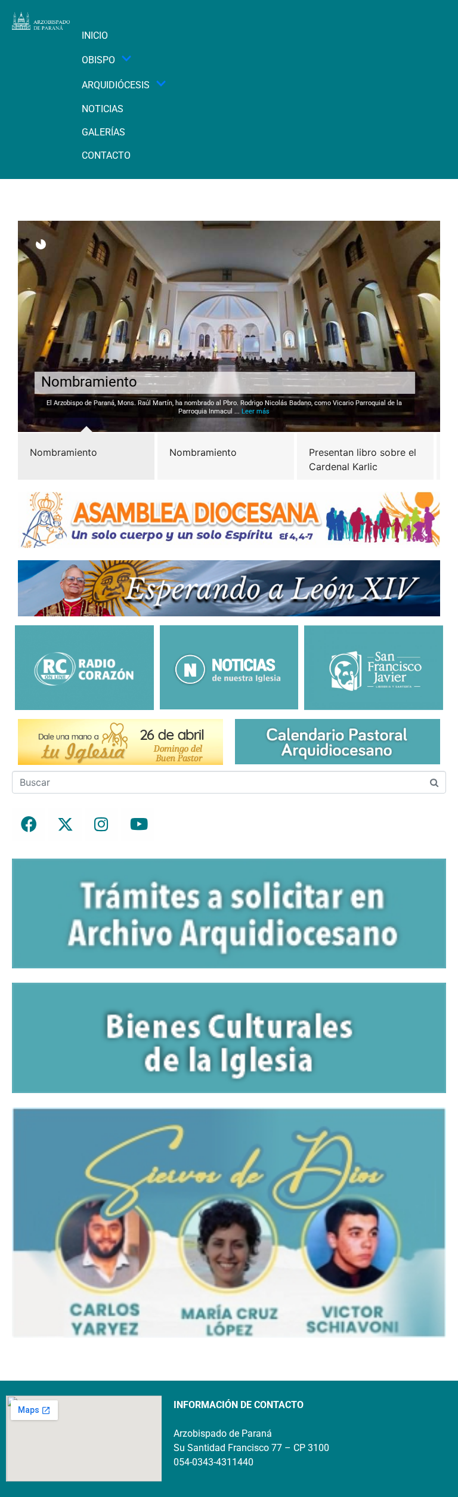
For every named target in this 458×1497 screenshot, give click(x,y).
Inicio (95, 35)
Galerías (103, 132)
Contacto (106, 155)
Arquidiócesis (116, 85)
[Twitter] (65, 824)
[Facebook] (28, 824)
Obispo (98, 60)
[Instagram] (101, 824)
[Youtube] (137, 824)
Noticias (102, 109)
